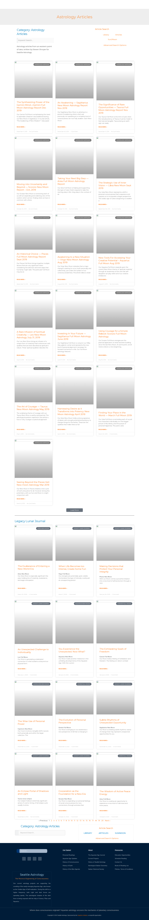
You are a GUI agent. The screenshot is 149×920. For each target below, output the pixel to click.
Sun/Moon (112, 39)
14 (83, 821)
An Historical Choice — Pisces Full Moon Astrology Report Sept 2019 (32, 257)
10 (72, 821)
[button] (74, 510)
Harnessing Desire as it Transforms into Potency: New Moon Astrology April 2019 (73, 411)
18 (96, 821)
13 (80, 821)
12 (77, 821)
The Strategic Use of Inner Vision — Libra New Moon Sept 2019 (115, 185)
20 (102, 821)
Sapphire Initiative (83, 915)
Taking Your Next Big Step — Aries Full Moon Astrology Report (73, 181)
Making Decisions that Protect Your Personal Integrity (111, 569)
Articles (118, 35)
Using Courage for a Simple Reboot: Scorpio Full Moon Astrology (113, 334)
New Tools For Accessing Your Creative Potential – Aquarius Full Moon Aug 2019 (114, 260)
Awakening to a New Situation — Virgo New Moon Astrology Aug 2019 (74, 260)
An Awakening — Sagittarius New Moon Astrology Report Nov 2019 (73, 105)
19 (99, 821)
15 (86, 821)
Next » (107, 821)
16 (90, 821)
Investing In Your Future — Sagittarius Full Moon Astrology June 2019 (74, 336)
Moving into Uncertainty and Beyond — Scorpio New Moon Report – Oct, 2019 (33, 187)
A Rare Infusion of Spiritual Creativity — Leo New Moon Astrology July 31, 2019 (31, 335)
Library (106, 35)
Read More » (21, 127)
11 (74, 821)
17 (93, 821)
